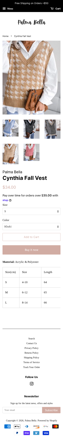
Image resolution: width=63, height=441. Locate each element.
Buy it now (31, 249)
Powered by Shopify (47, 420)
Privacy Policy (31, 348)
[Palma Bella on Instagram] (31, 384)
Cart (57, 8)
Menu (10, 8)
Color (6, 220)
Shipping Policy (31, 357)
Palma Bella (30, 420)
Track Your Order (31, 367)
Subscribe (51, 410)
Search (31, 338)
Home (5, 36)
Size (5, 204)
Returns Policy (31, 352)
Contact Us (31, 343)
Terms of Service (31, 362)
